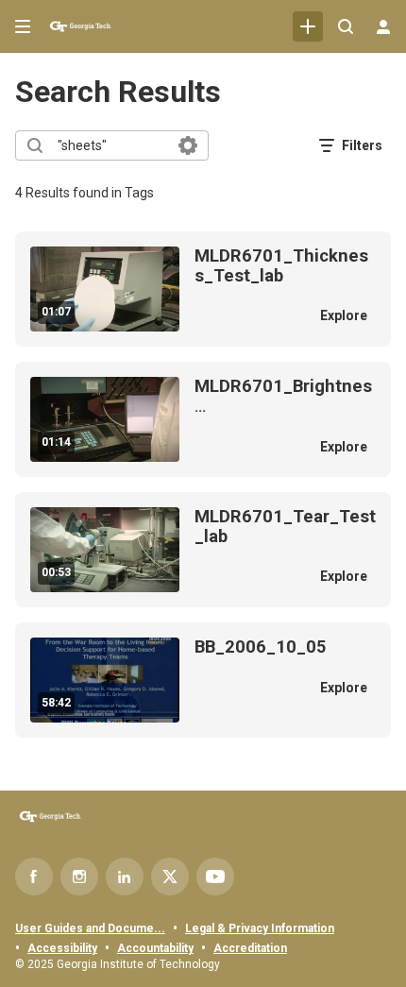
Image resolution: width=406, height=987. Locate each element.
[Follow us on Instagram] (79, 876)
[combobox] (111, 145)
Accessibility (62, 948)
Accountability (155, 948)
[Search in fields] (188, 145)
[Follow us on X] (170, 876)
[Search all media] (345, 26)
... (283, 396)
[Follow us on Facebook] (34, 876)
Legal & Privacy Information (259, 928)
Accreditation (250, 948)
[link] (308, 26)
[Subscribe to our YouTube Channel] (215, 876)
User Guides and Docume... (90, 928)
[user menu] (383, 26)
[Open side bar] (23, 26)
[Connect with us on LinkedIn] (125, 876)
